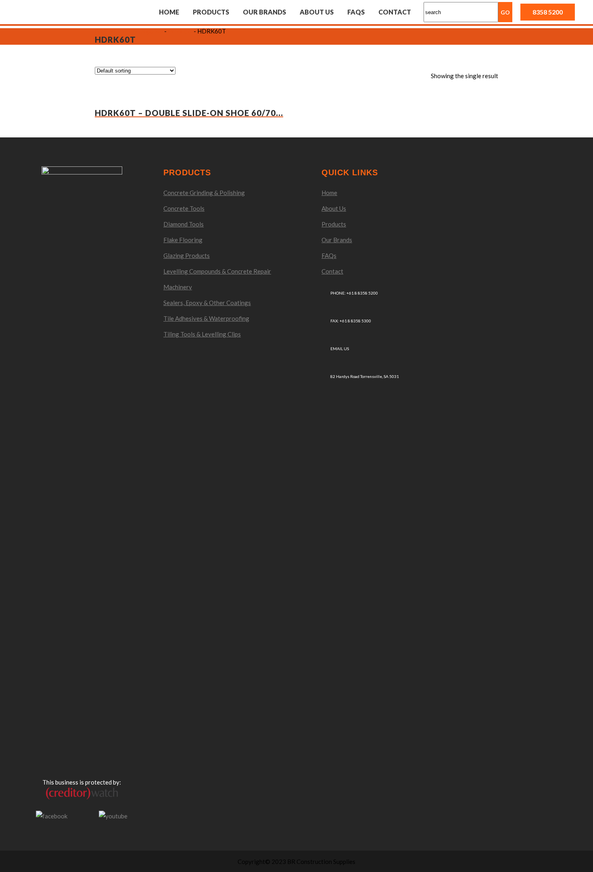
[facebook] (51, 815)
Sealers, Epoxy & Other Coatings (207, 302)
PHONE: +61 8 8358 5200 (354, 293)
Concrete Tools (184, 208)
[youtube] (113, 815)
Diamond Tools (183, 224)
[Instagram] (83, 816)
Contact (332, 271)
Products (334, 224)
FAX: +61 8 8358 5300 (350, 320)
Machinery (177, 287)
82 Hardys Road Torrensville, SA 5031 (364, 376)
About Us (334, 208)
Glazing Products (186, 255)
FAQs (329, 255)
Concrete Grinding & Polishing (204, 192)
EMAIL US (339, 348)
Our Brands (337, 239)
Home (329, 192)
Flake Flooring (183, 239)
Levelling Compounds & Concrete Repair (217, 271)
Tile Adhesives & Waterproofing (206, 318)
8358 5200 (547, 12)
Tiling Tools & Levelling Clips (202, 334)
